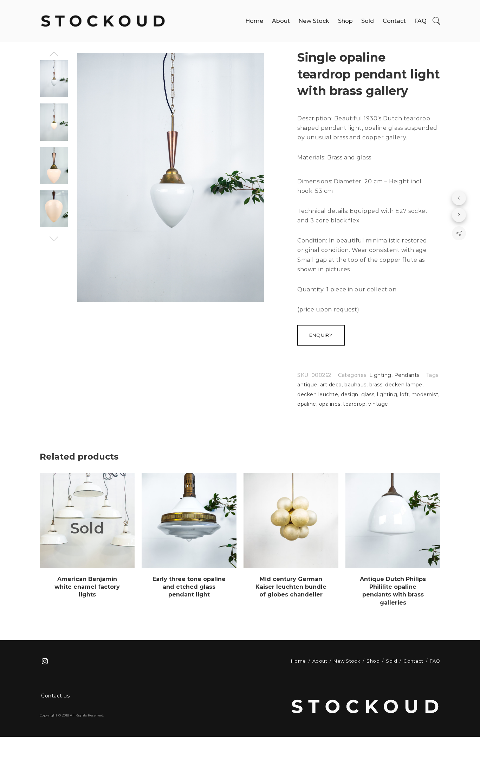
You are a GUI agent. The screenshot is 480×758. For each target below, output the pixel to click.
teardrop (354, 404)
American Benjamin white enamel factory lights (87, 587)
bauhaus (355, 384)
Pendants (407, 375)
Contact (394, 21)
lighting (387, 394)
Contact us (55, 696)
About (281, 21)
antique (307, 384)
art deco (331, 384)
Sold (367, 21)
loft (404, 394)
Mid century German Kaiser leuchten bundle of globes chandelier (290, 587)
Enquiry (321, 335)
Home (254, 21)
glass (367, 394)
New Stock (313, 21)
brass (375, 384)
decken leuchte (317, 394)
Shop (345, 21)
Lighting (380, 375)
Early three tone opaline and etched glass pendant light (189, 587)
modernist (424, 394)
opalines (329, 404)
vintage (378, 404)
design (349, 394)
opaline (306, 404)
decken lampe (403, 384)
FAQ (420, 21)
